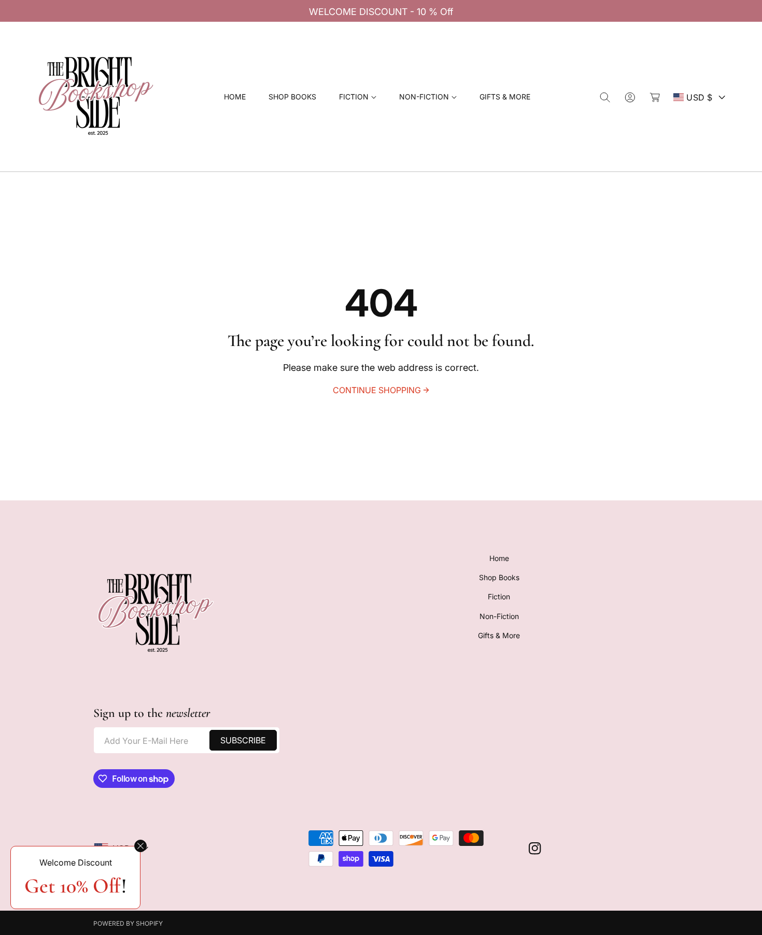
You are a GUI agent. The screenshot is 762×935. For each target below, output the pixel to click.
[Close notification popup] (140, 846)
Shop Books (499, 577)
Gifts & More (499, 635)
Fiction (499, 597)
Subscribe (243, 740)
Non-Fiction (499, 616)
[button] (358, 97)
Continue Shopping (377, 390)
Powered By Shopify (128, 923)
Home (499, 558)
